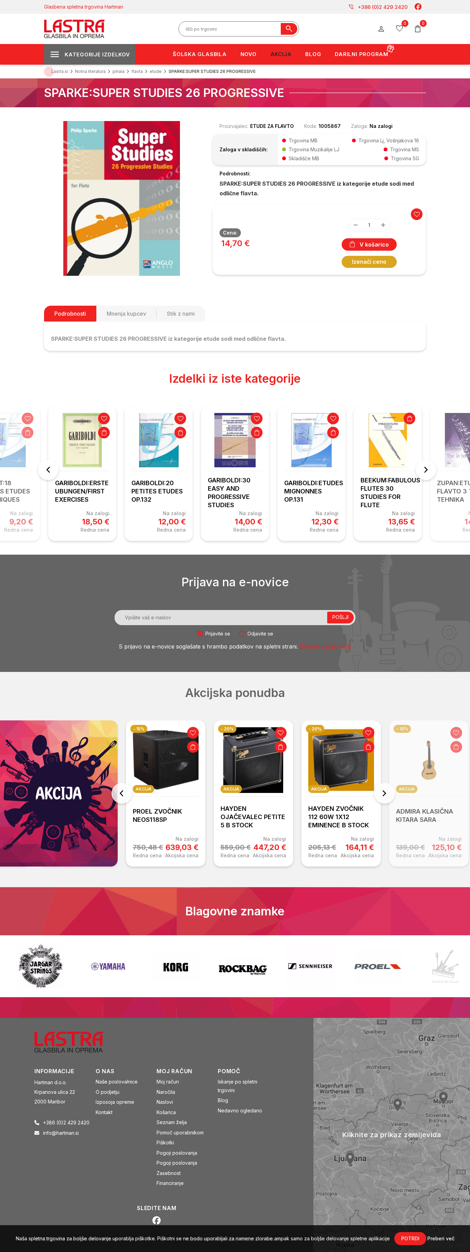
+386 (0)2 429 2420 (378, 7)
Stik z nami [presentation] (181, 313)
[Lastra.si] (76, 1041)
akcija (143, 789)
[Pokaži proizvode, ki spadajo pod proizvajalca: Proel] (318, 966)
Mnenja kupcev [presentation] (126, 313)
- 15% (139, 728)
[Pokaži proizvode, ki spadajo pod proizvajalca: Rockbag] (183, 966)
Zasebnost (169, 1173)
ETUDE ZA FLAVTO (272, 126)
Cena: (230, 233)
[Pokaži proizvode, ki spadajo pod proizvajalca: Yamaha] (48, 966)
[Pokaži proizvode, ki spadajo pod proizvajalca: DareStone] (385, 966)
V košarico (374, 244)
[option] (82, 473)
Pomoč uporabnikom (180, 1132)
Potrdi (410, 1238)
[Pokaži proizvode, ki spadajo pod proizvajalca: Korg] (116, 966)
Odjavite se (260, 633)
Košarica (166, 1112)
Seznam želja (172, 1122)
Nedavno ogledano (240, 1110)
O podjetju (107, 1092)
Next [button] (426, 469)
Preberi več (441, 1238)
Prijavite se (217, 633)
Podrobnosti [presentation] (70, 313)
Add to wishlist (417, 214)
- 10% (402, 728)
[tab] (70, 314)
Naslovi (165, 1102)
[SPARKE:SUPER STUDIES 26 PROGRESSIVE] (121, 197)
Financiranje (170, 1183)
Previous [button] (48, 469)
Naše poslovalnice (117, 1082)
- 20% (227, 728)
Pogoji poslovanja (177, 1153)
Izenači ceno (369, 261)
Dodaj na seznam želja (27, 418)
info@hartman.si (61, 1133)
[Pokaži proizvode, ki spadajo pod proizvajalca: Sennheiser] (250, 966)
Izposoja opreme (115, 1102)
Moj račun (168, 1082)
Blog (223, 1100)
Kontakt (104, 1112)
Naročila (166, 1092)
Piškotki (165, 1142)
